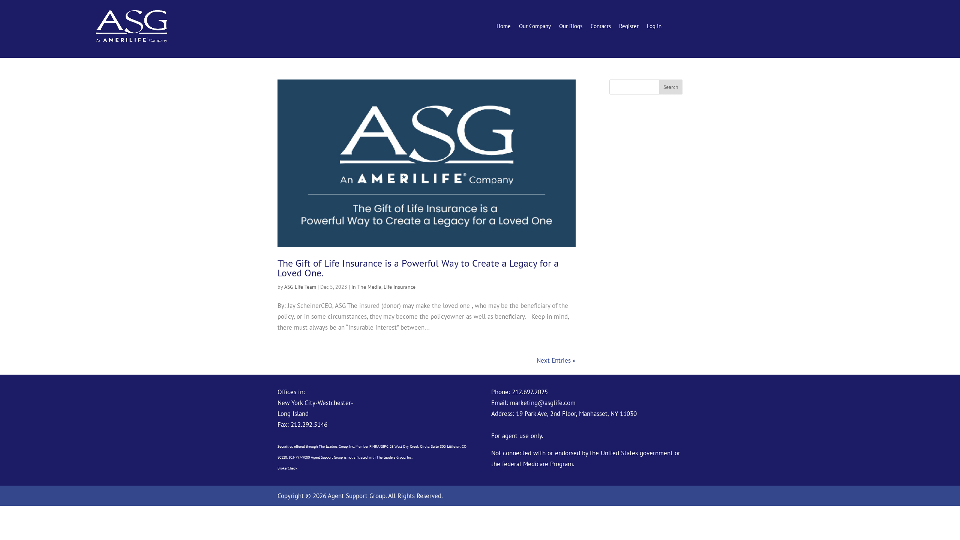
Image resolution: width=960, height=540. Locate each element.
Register (629, 27)
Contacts (601, 27)
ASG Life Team (300, 287)
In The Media (366, 287)
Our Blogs (570, 27)
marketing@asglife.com (543, 403)
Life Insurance (400, 287)
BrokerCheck (287, 468)
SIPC (384, 446)
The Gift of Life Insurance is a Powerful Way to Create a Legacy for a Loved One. (418, 268)
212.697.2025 (530, 392)
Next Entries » (556, 360)
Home (503, 27)
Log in (654, 27)
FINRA (374, 446)
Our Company (535, 27)
